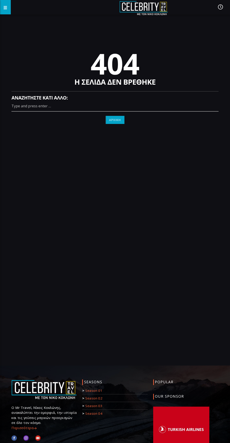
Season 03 (93, 405)
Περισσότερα (22, 427)
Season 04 (93, 413)
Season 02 (93, 398)
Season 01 (93, 390)
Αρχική (115, 120)
